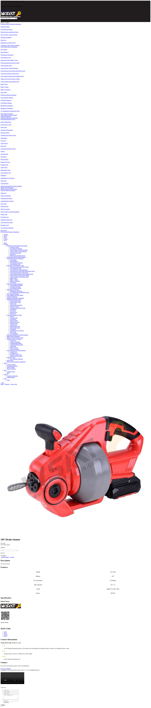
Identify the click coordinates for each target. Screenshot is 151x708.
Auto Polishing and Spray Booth (15, 295)
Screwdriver (13, 319)
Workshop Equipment (15, 253)
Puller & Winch (14, 347)
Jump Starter (13, 282)
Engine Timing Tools (15, 301)
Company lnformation (12, 376)
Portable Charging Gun (16, 354)
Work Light (13, 346)
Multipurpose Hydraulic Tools (17, 255)
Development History (12, 366)
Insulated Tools (14, 323)
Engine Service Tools (15, 302)
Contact (6, 239)
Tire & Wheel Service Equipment (15, 258)
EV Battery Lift (14, 353)
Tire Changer (13, 260)
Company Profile (11, 364)
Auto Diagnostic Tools (15, 268)
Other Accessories (14, 349)
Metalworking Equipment (13, 336)
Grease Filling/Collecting (16, 285)
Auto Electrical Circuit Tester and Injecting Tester (22, 271)
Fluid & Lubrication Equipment (15, 284)
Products (6, 234)
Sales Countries (11, 367)
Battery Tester (13, 278)
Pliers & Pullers (14, 320)
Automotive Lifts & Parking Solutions (16, 257)
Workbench (13, 329)
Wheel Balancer (14, 261)
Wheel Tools (13, 303)
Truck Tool (13, 311)
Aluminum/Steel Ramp (15, 343)
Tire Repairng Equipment (16, 262)
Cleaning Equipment (12, 296)
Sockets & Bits (13, 318)
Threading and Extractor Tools (17, 308)
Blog (8, 373)
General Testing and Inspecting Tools (19, 277)
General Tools (13, 312)
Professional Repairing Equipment (15, 298)
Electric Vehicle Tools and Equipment (16, 350)
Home (5, 243)
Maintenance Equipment (13, 289)
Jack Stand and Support (16, 248)
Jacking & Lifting (14, 247)
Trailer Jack (13, 340)
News (5, 237)
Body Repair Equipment (13, 294)
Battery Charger (14, 279)
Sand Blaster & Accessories (17, 330)
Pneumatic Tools (11, 357)
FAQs (5, 240)
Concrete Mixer (14, 333)
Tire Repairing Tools (15, 264)
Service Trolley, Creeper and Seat (18, 251)
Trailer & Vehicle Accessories (14, 339)
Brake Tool (13, 313)
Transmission (13, 309)
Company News (11, 371)
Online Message (11, 377)
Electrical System (14, 306)
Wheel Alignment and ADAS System (19, 267)
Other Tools (13, 332)
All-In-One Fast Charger (16, 356)
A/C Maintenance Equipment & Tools (19, 292)
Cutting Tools (13, 325)
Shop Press (13, 254)
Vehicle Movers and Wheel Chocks (19, 250)
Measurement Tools (15, 326)
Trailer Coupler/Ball (15, 342)
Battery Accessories (15, 281)
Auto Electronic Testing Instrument (18, 269)
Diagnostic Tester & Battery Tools (15, 265)
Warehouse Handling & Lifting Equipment (17, 335)
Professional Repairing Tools (14, 299)
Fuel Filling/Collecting (15, 288)
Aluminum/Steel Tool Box (16, 344)
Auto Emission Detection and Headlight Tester (21, 274)
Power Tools (10, 360)
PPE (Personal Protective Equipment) (16, 361)
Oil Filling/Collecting (15, 286)
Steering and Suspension (16, 305)
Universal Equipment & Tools (14, 315)
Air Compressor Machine (16, 359)
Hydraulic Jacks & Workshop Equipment (17, 245)
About (5, 236)
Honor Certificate (11, 369)
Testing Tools (13, 352)
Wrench (12, 316)
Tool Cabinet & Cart (15, 327)
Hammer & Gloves (15, 322)
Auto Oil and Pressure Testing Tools (19, 272)
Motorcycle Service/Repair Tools (15, 337)
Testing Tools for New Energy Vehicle (19, 275)
